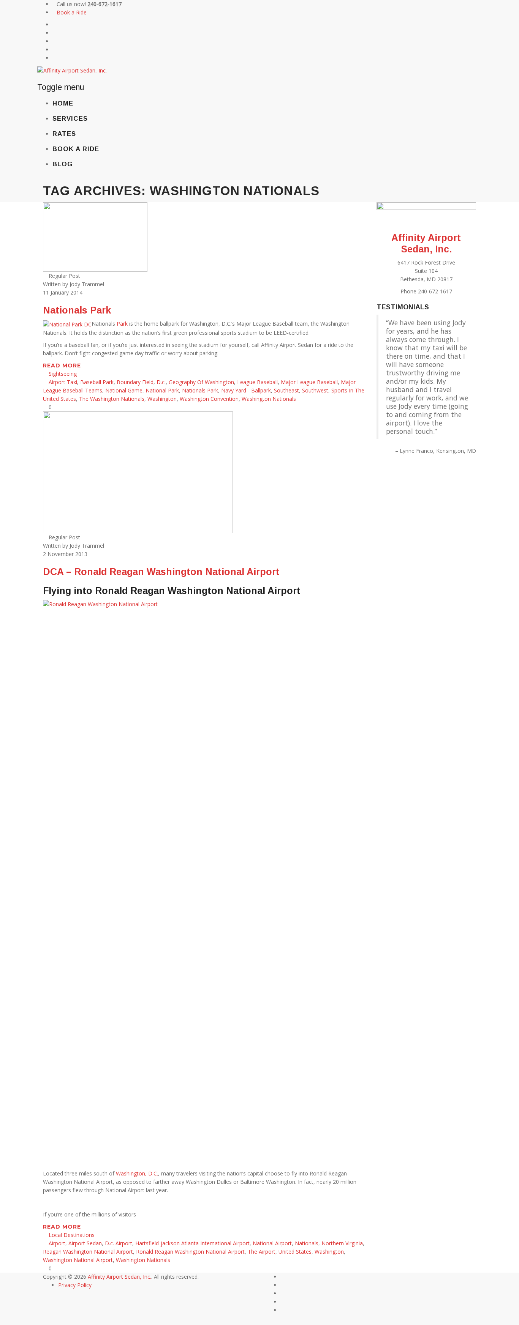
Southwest (315, 390)
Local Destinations (72, 1234)
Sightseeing (63, 373)
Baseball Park (97, 382)
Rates (64, 133)
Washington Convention (209, 398)
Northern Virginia (342, 1243)
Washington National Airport (78, 1260)
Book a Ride (72, 12)
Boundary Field (135, 382)
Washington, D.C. (137, 1173)
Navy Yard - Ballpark (246, 390)
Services (70, 118)
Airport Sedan (85, 1243)
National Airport (272, 1243)
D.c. (161, 382)
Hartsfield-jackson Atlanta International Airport (192, 1243)
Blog (62, 164)
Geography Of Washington (201, 382)
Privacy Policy (75, 1285)
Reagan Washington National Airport (88, 1251)
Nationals (306, 1243)
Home (62, 103)
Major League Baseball (309, 382)
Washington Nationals (269, 398)
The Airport (261, 1251)
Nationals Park (77, 310)
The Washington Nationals (111, 398)
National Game (123, 390)
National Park (162, 390)
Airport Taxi (63, 382)
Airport (57, 1243)
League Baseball (257, 382)
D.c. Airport (118, 1243)
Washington (162, 398)
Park (122, 323)
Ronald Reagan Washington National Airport (190, 1251)
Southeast (286, 390)
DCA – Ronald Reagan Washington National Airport (161, 571)
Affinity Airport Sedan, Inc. (119, 1276)
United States (295, 1251)
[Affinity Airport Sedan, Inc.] (72, 70)
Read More (63, 365)
